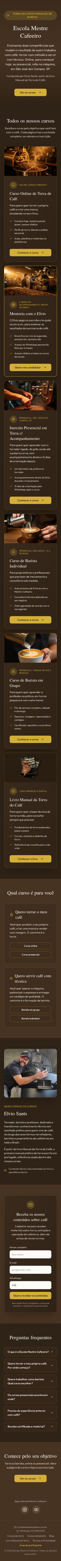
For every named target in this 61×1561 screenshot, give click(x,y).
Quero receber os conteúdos (30, 1295)
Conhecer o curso (27, 252)
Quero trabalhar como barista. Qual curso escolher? (26, 1381)
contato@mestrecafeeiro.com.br (32, 1527)
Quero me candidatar (28, 367)
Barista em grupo (31, 1009)
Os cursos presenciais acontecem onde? (28, 1397)
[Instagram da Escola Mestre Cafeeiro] (25, 1510)
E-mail (13, 1262)
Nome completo (18, 1247)
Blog (51, 1535)
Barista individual (30, 1018)
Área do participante (31, 1545)
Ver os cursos (28, 92)
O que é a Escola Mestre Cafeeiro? (28, 1351)
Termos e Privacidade (44, 1540)
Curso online (30, 945)
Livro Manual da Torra (17, 1540)
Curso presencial (30, 954)
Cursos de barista (36, 1535)
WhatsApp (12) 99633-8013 (32, 1531)
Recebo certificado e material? (26, 1426)
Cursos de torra (15, 1535)
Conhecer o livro (28, 859)
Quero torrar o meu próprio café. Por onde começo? (27, 1365)
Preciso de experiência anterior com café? (27, 1412)
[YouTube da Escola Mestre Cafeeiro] (36, 1510)
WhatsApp (15, 1278)
